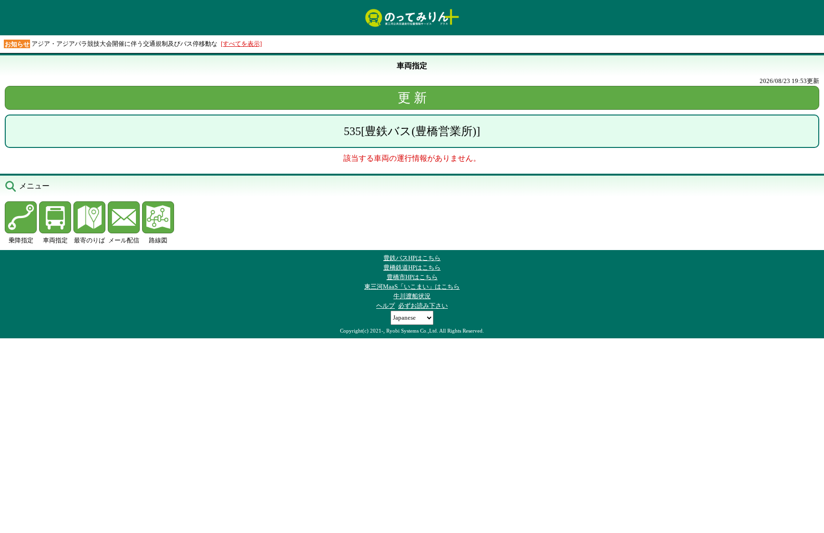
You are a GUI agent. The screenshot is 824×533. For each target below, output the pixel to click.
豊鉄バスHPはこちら (412, 257)
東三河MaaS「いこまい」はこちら (412, 286)
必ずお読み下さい (423, 305)
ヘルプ (385, 305)
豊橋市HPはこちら (412, 277)
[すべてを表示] (241, 43)
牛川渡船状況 (412, 296)
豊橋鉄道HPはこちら (412, 267)
